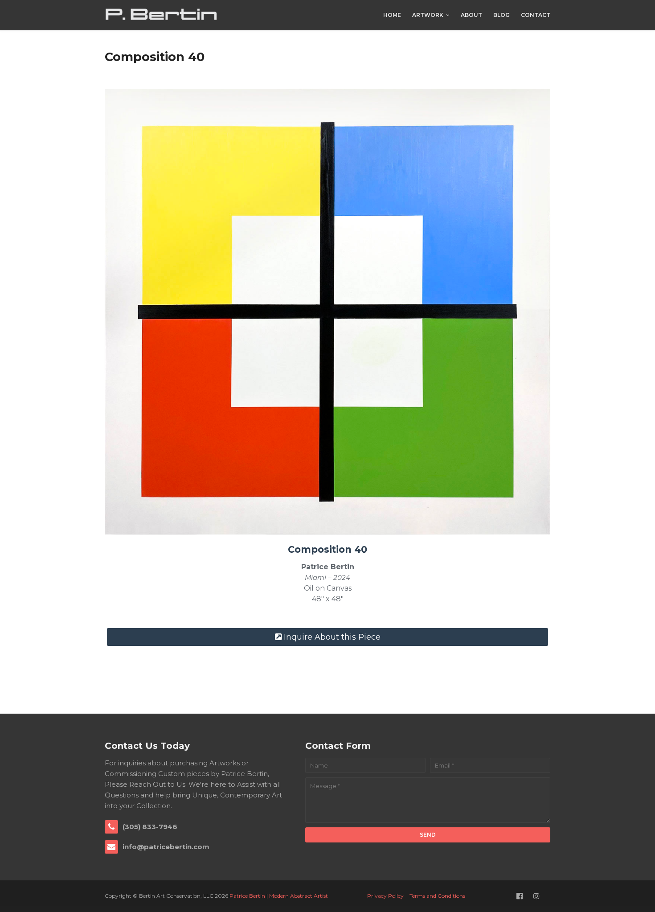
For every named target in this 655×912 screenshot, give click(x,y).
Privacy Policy (385, 895)
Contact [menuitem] (535, 15)
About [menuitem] (471, 15)
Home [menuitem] (392, 15)
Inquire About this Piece (332, 637)
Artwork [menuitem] (427, 15)
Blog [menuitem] (501, 15)
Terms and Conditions (437, 895)
